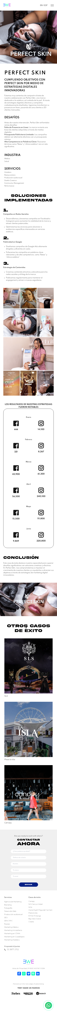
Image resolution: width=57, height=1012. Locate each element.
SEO (6, 918)
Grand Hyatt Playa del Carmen (40, 910)
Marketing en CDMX (12, 933)
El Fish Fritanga (34, 916)
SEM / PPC (8, 921)
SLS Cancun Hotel (35, 904)
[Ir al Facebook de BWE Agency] (19, 973)
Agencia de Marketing (12, 902)
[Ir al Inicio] (28, 962)
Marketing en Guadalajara (14, 937)
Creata (31, 922)
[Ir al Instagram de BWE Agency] (33, 973)
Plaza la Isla (32, 913)
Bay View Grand (34, 919)
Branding (8, 905)
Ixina (30, 907)
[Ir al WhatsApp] (23, 973)
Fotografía (8, 908)
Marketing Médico (11, 927)
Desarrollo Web (10, 911)
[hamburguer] (50, 5)
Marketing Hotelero (11, 940)
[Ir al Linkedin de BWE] (38, 973)
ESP (45, 5)
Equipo (7, 924)
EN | (42, 5)
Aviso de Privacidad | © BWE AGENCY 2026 (28, 968)
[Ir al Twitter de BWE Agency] (28, 973)
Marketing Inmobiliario (13, 930)
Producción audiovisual (13, 914)
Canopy (31, 901)
